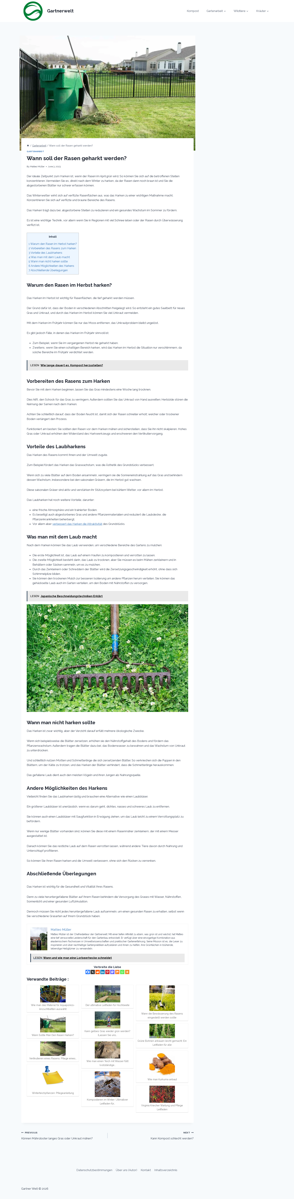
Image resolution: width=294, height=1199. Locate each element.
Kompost (193, 11)
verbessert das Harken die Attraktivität (77, 524)
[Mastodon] (112, 972)
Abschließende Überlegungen (48, 270)
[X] (93, 972)
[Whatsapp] (122, 972)
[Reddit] (97, 972)
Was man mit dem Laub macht (49, 257)
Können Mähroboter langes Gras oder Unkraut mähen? (57, 1135)
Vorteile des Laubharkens (45, 252)
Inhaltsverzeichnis (165, 1170)
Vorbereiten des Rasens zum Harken (52, 248)
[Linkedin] (102, 972)
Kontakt (146, 1170)
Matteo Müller (37, 166)
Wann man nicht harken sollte (48, 261)
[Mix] (117, 972)
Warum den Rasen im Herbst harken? (53, 243)
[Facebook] (88, 972)
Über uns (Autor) (126, 1170)
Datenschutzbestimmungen (94, 1170)
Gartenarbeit (35, 151)
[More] (127, 972)
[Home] (28, 145)
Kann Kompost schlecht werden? (172, 1135)
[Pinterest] (107, 972)
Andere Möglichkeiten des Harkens (51, 265)
